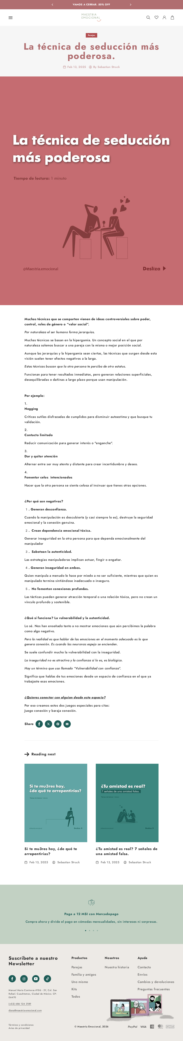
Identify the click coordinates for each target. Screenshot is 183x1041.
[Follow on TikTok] (47, 978)
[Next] (131, 5)
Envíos (142, 974)
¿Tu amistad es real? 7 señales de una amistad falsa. (126, 851)
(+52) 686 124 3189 (20, 1003)
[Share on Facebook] (39, 723)
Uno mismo (79, 982)
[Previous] (52, 5)
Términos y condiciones (21, 1025)
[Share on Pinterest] (57, 723)
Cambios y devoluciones (156, 982)
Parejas (91, 35)
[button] (11, 18)
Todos (75, 996)
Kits (74, 989)
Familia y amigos (83, 974)
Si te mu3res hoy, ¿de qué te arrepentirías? (50, 851)
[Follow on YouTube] (35, 978)
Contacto (144, 967)
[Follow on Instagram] (24, 981)
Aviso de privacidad (19, 1028)
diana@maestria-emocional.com (25, 1010)
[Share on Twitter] (48, 723)
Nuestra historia (117, 967)
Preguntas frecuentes (154, 989)
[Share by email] (67, 723)
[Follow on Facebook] (12, 978)
